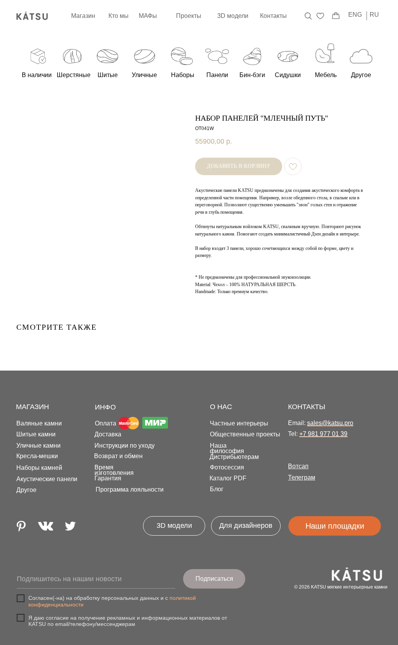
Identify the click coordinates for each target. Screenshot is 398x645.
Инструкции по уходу (124, 445)
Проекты (188, 15)
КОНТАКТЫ (306, 407)
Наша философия (227, 448)
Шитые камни (36, 434)
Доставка (107, 434)
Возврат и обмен (118, 456)
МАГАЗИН (32, 407)
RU (374, 14)
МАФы (148, 15)
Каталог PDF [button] (227, 478)
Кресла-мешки (37, 456)
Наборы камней (39, 467)
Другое (26, 490)
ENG (355, 14)
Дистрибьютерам (234, 456)
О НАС (221, 407)
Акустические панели (46, 479)
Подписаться (214, 578)
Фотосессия (227, 467)
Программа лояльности (130, 489)
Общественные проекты (245, 434)
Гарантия (107, 478)
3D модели (232, 15)
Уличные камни (38, 445)
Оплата (105, 423)
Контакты (273, 15)
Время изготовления (114, 470)
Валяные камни (39, 423)
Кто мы (118, 15)
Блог (216, 489)
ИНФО (105, 407)
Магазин (83, 15)
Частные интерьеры (239, 423)
